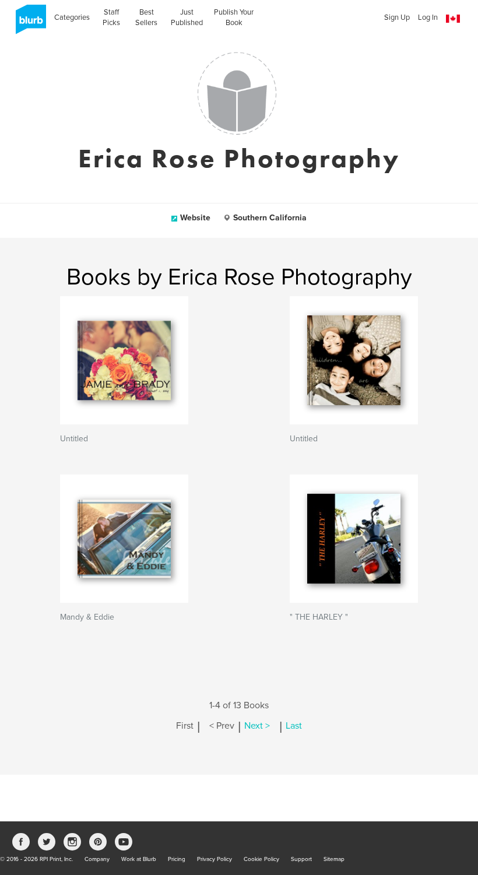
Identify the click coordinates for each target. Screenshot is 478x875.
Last (294, 726)
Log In (428, 17)
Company (97, 859)
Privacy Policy (214, 859)
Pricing (176, 859)
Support (301, 859)
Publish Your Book (234, 17)
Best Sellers (146, 17)
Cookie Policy (261, 859)
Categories (72, 17)
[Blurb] (27, 23)
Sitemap (334, 859)
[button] (453, 19)
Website (195, 218)
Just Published (187, 17)
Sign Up (397, 17)
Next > (257, 726)
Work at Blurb (138, 859)
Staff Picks (111, 17)
